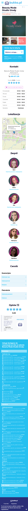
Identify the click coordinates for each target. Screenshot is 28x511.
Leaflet (24, 149)
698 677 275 (14, 76)
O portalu (6, 503)
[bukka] (14, 3)
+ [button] (4, 120)
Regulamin (14, 503)
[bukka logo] (14, 500)
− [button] (4, 122)
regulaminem (4, 509)
